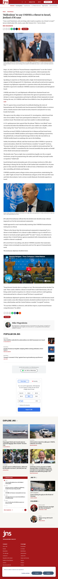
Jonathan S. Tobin (43, 509)
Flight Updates (45, 5)
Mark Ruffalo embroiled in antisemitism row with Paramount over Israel (24, 340)
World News (10, 11)
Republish (25, 29)
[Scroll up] (23, 510)
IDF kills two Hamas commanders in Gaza (15, 493)
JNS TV (33, 477)
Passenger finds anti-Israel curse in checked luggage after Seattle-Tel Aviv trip (15, 443)
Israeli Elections (27, 5)
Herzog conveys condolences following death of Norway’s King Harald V (14, 488)
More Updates (7, 510)
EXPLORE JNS (9, 420)
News (4, 11)
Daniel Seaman (33, 498)
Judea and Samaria (53, 5)
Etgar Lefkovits (7, 341)
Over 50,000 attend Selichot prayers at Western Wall (14, 503)
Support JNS (48, 2)
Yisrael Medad (42, 520)
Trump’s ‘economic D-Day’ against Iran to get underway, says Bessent (23, 357)
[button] (9, 29)
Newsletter (32, 2)
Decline (48, 573)
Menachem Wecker (34, 473)
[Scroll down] (25, 510)
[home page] (5, 2)
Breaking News (9, 477)
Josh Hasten (5, 470)
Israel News (32, 440)
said (5, 101)
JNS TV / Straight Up (34, 492)
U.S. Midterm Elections (36, 5)
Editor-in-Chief (42, 505)
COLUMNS (34, 501)
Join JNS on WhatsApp (30, 370)
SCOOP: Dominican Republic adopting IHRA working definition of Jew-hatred (23, 349)
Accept (37, 573)
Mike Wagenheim (8, 26)
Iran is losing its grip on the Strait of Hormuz (41, 495)
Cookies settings (26, 573)
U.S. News (5, 440)
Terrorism (7, 317)
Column (40, 516)
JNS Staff (6, 359)
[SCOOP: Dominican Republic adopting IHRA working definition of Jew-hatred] (51, 349)
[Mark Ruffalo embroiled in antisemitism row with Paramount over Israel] (51, 341)
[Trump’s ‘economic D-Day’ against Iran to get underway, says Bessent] (51, 358)
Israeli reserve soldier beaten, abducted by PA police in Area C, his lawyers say (15, 467)
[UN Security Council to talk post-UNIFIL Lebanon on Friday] (42, 431)
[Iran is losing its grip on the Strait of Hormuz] (42, 486)
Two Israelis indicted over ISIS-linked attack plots (14, 483)
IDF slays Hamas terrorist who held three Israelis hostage (15, 497)
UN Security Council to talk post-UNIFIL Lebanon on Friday (42, 442)
